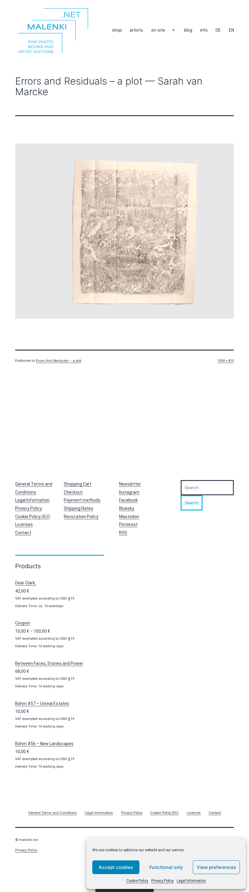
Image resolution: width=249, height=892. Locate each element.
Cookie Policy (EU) (32, 516)
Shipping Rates (78, 508)
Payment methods (82, 500)
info (204, 30)
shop (117, 30)
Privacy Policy (162, 881)
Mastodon (129, 516)
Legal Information (191, 881)
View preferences (216, 867)
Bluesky (126, 508)
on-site (158, 30)
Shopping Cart (77, 484)
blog (188, 30)
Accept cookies (116, 867)
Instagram (129, 492)
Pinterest (128, 524)
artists (136, 30)
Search (192, 502)
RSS (123, 532)
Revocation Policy (81, 516)
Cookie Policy (137, 881)
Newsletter (130, 484)
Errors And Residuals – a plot (58, 361)
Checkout (73, 492)
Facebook (128, 500)
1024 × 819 (225, 361)
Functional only (166, 867)
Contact (23, 532)
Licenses (24, 524)
